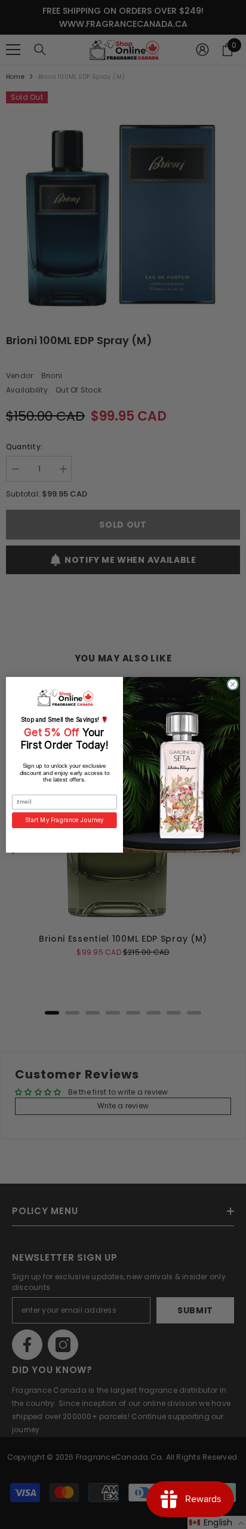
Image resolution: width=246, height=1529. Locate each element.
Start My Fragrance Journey (64, 819)
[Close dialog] (232, 684)
